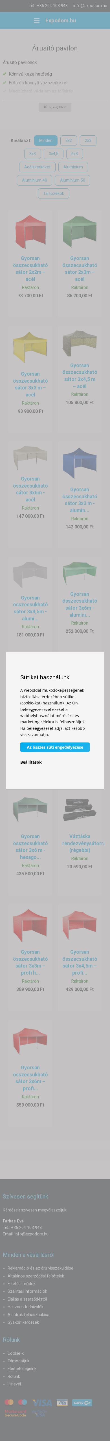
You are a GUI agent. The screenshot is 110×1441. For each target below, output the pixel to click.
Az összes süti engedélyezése (55, 747)
